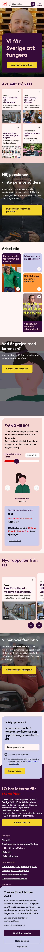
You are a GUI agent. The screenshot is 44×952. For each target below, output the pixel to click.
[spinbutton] (32, 455)
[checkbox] (6, 754)
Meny (39, 5)
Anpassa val (22, 946)
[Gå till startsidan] (4, 4)
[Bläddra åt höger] (39, 625)
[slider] (16, 461)
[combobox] (22, 4)
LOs (27, 761)
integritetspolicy (19, 925)
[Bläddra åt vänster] (31, 625)
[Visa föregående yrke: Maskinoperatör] (7, 488)
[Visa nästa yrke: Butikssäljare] (36, 488)
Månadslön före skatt (13, 455)
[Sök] (33, 4)
